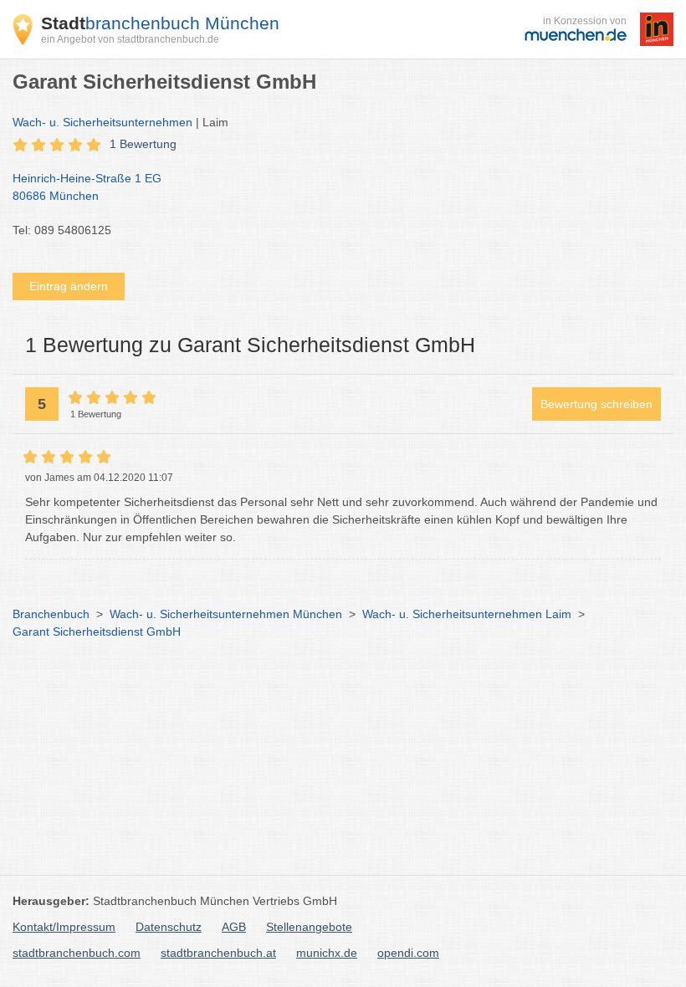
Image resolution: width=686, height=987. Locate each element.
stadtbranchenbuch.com (77, 952)
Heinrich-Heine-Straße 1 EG (87, 186)
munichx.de (326, 952)
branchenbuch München (160, 23)
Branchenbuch (51, 614)
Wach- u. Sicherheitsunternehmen (102, 122)
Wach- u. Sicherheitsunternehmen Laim (466, 614)
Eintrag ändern (68, 286)
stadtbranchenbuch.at (218, 952)
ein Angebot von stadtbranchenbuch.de (130, 39)
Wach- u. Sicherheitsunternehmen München (226, 614)
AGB (234, 926)
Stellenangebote (309, 926)
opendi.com (408, 952)
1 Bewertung (143, 144)
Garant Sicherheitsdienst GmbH (97, 631)
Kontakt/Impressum (64, 926)
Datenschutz (169, 926)
